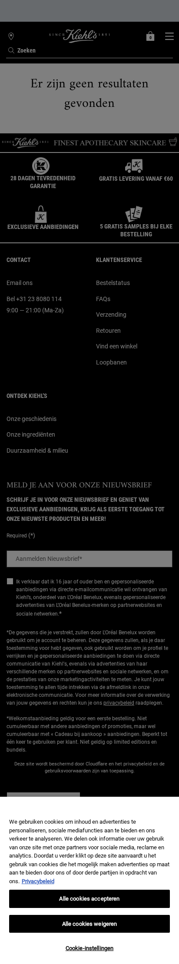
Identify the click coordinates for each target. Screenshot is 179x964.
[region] (89, 880)
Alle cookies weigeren (89, 924)
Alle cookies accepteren (89, 898)
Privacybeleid (38, 881)
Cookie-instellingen (89, 948)
